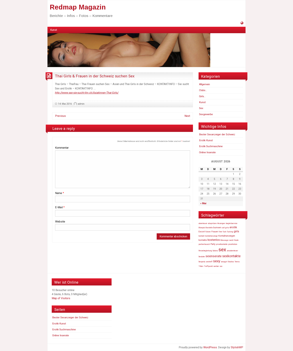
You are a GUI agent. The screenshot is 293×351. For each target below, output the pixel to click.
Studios (231, 262)
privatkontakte (222, 244)
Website (60, 221)
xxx (221, 266)
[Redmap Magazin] (128, 50)
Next (187, 116)
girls (236, 231)
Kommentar (62, 147)
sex (222, 249)
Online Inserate (207, 152)
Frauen (214, 231)
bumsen (217, 227)
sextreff (209, 262)
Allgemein (204, 84)
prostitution (232, 244)
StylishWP (237, 347)
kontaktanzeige (211, 236)
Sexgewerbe (206, 114)
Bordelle (209, 227)
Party (213, 244)
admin (81, 103)
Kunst (53, 29)
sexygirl (224, 262)
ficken (208, 231)
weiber (216, 266)
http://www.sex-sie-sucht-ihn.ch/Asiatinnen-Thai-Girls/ (87, 92)
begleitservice (231, 223)
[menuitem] (53, 30)
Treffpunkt (208, 266)
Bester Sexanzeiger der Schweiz (217, 134)
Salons (215, 251)
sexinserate (214, 256)
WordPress (210, 347)
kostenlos (214, 239)
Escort (202, 231)
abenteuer (203, 223)
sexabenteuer (232, 251)
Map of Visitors (61, 298)
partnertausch (204, 244)
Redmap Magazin (78, 7)
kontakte (203, 240)
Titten (201, 266)
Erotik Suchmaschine (211, 146)
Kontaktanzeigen (226, 236)
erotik (233, 227)
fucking (230, 232)
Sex (201, 108)
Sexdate (202, 257)
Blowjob (202, 228)
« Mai (203, 203)
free (220, 232)
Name (59, 193)
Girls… (202, 96)
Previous (60, 116)
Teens (237, 262)
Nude (236, 240)
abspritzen (212, 223)
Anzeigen (221, 223)
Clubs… (203, 90)
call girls (225, 228)
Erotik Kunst (206, 140)
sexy (216, 261)
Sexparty (202, 262)
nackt (231, 240)
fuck (224, 232)
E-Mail (60, 207)
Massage (224, 240)
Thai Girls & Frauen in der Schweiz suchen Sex (94, 76)
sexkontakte (231, 256)
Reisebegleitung (205, 251)
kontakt (201, 236)
